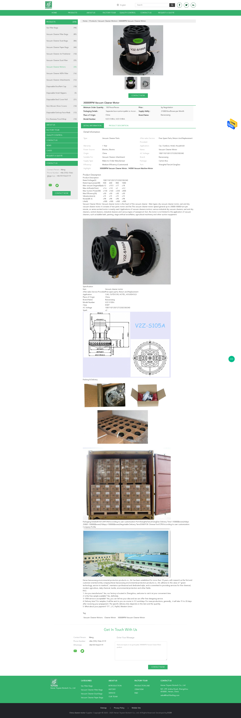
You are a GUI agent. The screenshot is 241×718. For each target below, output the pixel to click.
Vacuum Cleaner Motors (61, 67)
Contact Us (146, 13)
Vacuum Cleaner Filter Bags (61, 34)
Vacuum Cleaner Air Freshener (61, 54)
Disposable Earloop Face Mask (61, 113)
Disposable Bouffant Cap (61, 86)
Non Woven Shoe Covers (61, 106)
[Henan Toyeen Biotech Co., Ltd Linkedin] (193, 5)
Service (112, 693)
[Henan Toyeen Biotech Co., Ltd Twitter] (186, 5)
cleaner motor (110, 618)
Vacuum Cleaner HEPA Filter (61, 73)
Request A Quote (166, 13)
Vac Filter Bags (61, 28)
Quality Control (128, 13)
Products (72, 13)
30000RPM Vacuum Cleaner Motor (131, 618)
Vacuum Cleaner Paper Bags (61, 47)
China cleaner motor (77, 713)
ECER (169, 713)
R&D (136, 693)
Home (54, 13)
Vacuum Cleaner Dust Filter (61, 60)
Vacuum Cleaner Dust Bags (61, 41)
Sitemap (103, 708)
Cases (49, 151)
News (48, 145)
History (112, 689)
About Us (91, 13)
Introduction (115, 686)
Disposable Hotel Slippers (61, 93)
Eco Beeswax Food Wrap (61, 119)
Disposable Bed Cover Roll (61, 99)
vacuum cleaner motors (93, 618)
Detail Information (92, 126)
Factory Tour (109, 13)
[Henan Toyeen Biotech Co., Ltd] (50, 185)
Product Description (118, 126)
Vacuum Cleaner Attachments (61, 80)
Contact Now (138, 95)
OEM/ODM (139, 689)
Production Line (142, 686)
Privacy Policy (119, 708)
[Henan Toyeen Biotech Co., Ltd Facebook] (179, 5)
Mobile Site (136, 708)
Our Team (113, 697)
